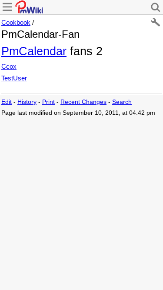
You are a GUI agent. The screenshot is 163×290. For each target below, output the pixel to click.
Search (122, 102)
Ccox (9, 66)
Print (48, 102)
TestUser (14, 78)
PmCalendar (34, 51)
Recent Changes (83, 102)
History (27, 102)
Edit (6, 102)
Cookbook (15, 22)
